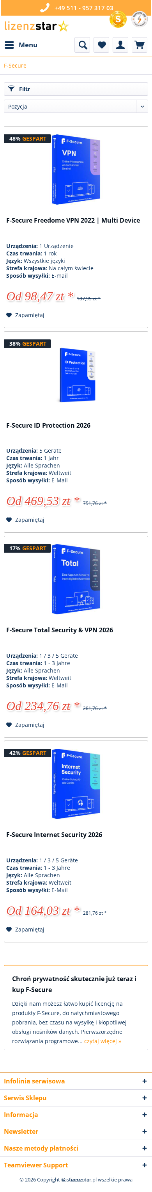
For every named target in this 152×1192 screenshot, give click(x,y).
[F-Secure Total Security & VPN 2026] (76, 579)
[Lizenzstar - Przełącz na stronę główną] (36, 26)
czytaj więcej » (102, 1041)
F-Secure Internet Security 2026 (54, 835)
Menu (28, 44)
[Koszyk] (139, 45)
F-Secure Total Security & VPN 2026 (59, 630)
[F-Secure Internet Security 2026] (76, 784)
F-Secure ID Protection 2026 (48, 425)
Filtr (24, 89)
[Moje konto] (120, 45)
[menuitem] (20, 45)
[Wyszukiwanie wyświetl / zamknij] (82, 45)
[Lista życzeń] (101, 45)
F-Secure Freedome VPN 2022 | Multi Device (73, 220)
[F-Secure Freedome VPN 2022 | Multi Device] (76, 169)
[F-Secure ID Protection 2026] (76, 374)
